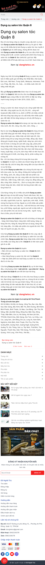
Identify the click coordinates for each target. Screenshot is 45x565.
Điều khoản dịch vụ (8, 513)
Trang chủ (4, 356)
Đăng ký (37, 473)
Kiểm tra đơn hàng (7, 496)
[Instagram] (16, 554)
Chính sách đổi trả (7, 516)
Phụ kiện (4, 369)
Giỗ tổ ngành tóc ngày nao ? (21, 395)
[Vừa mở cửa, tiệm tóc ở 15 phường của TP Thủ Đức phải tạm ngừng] (5, 413)
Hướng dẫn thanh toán (9, 506)
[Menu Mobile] (42, 6)
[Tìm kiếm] (41, 14)
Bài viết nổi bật (9, 384)
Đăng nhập (5, 487)
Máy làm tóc (5, 366)
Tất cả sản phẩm (7, 379)
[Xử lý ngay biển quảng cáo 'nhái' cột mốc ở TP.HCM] (5, 389)
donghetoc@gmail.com (14, 529)
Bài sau (27, 346)
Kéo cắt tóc (5, 363)
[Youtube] (12, 554)
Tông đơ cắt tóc (7, 359)
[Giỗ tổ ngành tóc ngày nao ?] (5, 397)
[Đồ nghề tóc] (9, 8)
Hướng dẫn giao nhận (9, 509)
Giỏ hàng (4, 493)
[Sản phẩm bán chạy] (22, 441)
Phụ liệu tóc (5, 372)
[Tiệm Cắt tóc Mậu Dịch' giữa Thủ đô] (5, 405)
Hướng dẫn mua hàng (9, 503)
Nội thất (4, 376)
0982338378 (23, 2)
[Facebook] (3, 554)
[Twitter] (7, 554)
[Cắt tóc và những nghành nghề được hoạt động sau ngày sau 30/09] (5, 421)
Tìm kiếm (4, 484)
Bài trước (19, 346)
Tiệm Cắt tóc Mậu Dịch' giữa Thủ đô (24, 403)
